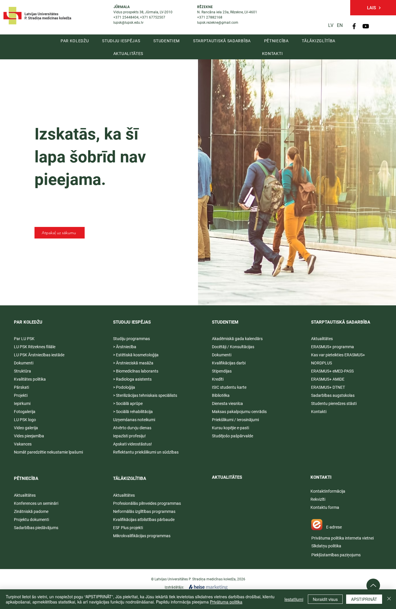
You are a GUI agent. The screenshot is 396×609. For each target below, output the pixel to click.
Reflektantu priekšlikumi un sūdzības (146, 452)
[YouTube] (366, 26)
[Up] (373, 585)
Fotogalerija (24, 411)
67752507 (157, 17)
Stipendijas (222, 371)
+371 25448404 (126, 17)
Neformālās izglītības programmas (144, 511)
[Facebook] (354, 26)
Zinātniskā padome (31, 511)
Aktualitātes (25, 495)
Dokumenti (221, 355)
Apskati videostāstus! (132, 444)
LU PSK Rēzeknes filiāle (34, 346)
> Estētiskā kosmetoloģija (136, 355)
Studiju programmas (131, 338)
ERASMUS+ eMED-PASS (332, 371)
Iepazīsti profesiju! (129, 436)
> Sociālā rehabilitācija (133, 411)
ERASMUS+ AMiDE (327, 379)
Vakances (23, 444)
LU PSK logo (25, 419)
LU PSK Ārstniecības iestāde (39, 355)
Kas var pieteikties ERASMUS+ (338, 355)
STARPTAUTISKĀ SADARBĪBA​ (340, 322)
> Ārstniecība (124, 346)
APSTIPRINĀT (364, 599)
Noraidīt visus (325, 599)
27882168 (214, 17)
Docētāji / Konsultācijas (233, 346)
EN (340, 25)
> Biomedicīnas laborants (135, 371)
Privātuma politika (226, 602)
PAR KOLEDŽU (28, 322)
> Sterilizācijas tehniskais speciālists (145, 395)
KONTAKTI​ (320, 477)
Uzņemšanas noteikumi (134, 419)
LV (330, 25)
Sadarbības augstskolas (333, 395)
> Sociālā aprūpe (128, 403)
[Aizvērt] (389, 599)
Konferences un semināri (36, 503)
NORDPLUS (321, 363)
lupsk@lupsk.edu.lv (128, 23)
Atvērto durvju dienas (132, 427)
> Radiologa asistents (132, 379)
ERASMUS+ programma (332, 346)
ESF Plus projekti (128, 527)
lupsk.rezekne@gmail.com (217, 23)
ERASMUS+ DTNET (328, 387)
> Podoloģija (124, 387)
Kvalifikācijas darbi (229, 363)
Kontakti (318, 411)
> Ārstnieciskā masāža (133, 363)
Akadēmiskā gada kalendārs (237, 338)
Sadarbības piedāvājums (36, 527)
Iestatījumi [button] (293, 599)
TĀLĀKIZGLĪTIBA (129, 478)
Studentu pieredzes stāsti (334, 403)
